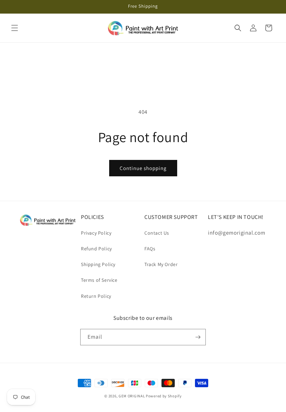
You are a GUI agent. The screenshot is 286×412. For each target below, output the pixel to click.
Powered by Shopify (164, 395)
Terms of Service (99, 280)
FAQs (149, 248)
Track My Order (161, 264)
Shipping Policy (98, 264)
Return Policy (96, 296)
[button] (14, 28)
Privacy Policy (96, 233)
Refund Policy (96, 248)
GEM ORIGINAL (132, 395)
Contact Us (156, 233)
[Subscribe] (197, 337)
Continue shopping (143, 168)
